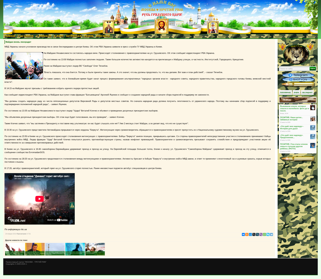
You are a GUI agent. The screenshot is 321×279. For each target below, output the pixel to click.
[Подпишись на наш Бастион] (298, 81)
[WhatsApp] (264, 234)
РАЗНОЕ (88, 36)
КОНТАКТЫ (103, 36)
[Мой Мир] (250, 234)
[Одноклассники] (246, 234)
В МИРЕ (58, 36)
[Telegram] (271, 234)
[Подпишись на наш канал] (298, 77)
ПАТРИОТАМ (74, 36)
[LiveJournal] (257, 234)
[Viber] (260, 234)
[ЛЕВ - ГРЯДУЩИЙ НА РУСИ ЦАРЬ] (296, 64)
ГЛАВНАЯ (9, 36)
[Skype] (267, 234)
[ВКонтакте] (243, 234)
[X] (253, 234)
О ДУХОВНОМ (25, 36)
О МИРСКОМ (43, 36)
